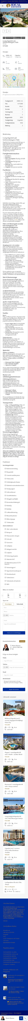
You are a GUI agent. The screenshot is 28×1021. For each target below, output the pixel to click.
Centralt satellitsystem (13, 475)
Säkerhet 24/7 (11, 559)
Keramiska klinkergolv (13, 502)
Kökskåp (9, 505)
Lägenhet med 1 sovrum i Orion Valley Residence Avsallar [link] (12, 850)
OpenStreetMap (16, 87)
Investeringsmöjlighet (14, 736)
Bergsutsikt (10, 472)
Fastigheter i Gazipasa (9, 964)
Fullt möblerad (11, 492)
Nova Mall (8, 255)
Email (4, 672)
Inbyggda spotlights (12, 499)
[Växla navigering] (26, 2)
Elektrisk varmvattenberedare (15, 485)
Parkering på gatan (12, 556)
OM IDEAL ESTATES (8, 932)
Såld (4, 37)
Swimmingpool (11, 567)
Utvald (23, 37)
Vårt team (5, 940)
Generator (10, 542)
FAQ (4, 936)
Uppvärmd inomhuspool (14, 571)
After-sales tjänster (12, 529)
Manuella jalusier (12, 516)
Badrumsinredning (12, 468)
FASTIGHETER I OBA (8, 960)
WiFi (8, 584)
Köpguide (5, 934)
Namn (4, 657)
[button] (14, 17)
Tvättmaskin (10, 522)
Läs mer (5, 921)
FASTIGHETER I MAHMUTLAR (11, 962)
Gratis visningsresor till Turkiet (11, 938)
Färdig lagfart (11, 489)
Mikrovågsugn (11, 519)
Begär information (14, 689)
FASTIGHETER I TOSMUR (10, 958)
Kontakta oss (6, 930)
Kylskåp (9, 509)
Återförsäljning (9, 37)
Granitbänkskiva (11, 495)
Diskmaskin (10, 479)
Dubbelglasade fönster (13, 482)
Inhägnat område (12, 549)
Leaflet (9, 87)
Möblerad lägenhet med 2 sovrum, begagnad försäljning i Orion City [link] (14, 720)
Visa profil (22, 641)
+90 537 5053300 (17, 647)
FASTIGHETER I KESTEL (9, 956)
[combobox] (14, 607)
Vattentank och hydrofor (13, 581)
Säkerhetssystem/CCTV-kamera (13, 563)
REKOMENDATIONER (9, 942)
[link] (5, 976)
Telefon (5, 664)
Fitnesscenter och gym (13, 536)
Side (16, 220)
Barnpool (9, 532)
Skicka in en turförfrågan (14, 633)
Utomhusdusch (11, 574)
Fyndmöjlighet (19, 767)
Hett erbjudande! (17, 38)
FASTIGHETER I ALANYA (10, 952)
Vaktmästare (10, 577)
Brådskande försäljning (5, 736)
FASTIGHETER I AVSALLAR (10, 954)
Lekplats (9, 552)
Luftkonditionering (12, 512)
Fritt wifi (9, 539)
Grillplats (9, 546)
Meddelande (6, 678)
